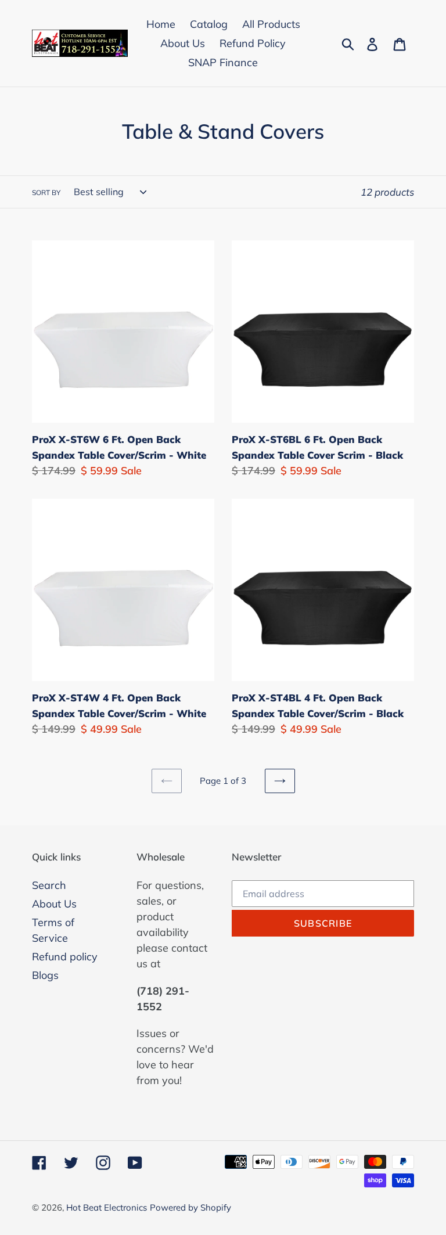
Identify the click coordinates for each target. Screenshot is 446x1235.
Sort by (46, 192)
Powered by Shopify (190, 1207)
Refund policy (65, 956)
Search (49, 885)
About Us (54, 903)
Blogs (45, 975)
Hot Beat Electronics (106, 1207)
